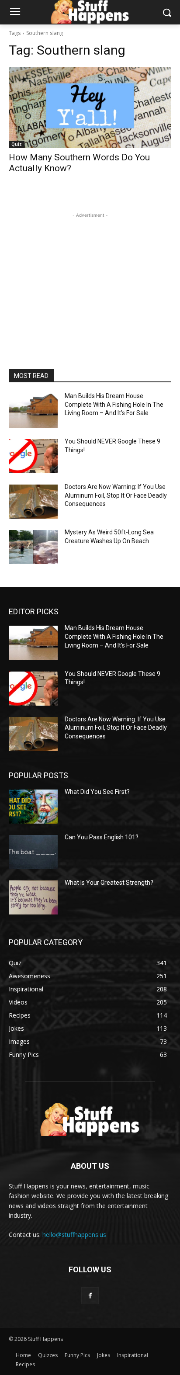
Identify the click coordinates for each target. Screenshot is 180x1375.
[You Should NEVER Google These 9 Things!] (33, 456)
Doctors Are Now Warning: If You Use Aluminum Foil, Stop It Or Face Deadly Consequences (116, 495)
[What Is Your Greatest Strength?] (33, 897)
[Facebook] (89, 1295)
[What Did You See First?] (33, 807)
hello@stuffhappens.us (74, 1234)
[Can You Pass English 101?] (33, 852)
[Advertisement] (90, 274)
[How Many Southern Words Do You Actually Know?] (90, 107)
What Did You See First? (97, 791)
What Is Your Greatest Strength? (109, 882)
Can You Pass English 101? (101, 837)
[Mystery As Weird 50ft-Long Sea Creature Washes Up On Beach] (33, 547)
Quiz (16, 144)
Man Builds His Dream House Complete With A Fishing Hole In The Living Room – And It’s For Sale (114, 404)
